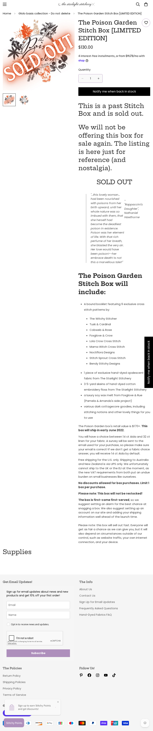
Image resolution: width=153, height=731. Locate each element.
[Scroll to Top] (145, 710)
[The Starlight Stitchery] (76, 4)
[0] (146, 4)
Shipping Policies (14, 682)
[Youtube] (106, 675)
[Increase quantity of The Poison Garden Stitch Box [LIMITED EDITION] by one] (98, 78)
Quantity (84, 70)
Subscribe (38, 653)
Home (7, 13)
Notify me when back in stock (114, 91)
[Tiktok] (114, 675)
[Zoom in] (67, 26)
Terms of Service (14, 695)
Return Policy (12, 676)
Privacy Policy (12, 688)
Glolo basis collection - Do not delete (44, 13)
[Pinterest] (81, 675)
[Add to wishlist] (146, 23)
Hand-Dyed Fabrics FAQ (95, 615)
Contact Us (87, 595)
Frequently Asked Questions (98, 608)
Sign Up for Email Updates (97, 602)
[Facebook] (89, 675)
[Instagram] (97, 675)
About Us (85, 589)
